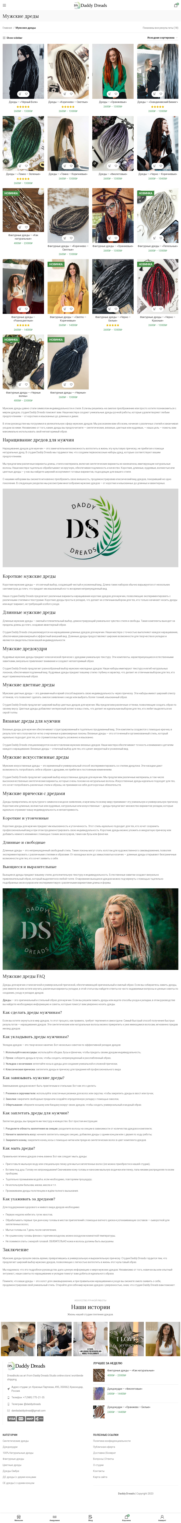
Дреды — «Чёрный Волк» (23, 102)
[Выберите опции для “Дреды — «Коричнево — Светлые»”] (65, 94)
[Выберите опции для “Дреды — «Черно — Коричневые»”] (154, 166)
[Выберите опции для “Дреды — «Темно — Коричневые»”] (65, 166)
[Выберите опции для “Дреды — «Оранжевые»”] (110, 94)
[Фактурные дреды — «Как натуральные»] (99, 1375)
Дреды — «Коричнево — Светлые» (68, 102)
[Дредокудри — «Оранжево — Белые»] (99, 1412)
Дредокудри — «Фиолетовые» (124, 1388)
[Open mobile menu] (4, 5)
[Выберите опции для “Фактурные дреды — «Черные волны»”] (20, 385)
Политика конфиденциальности (112, 1441)
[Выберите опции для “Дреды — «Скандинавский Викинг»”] (154, 94)
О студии (98, 1465)
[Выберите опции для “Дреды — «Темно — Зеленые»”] (20, 166)
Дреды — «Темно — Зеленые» (23, 174)
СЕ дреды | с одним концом (18, 1483)
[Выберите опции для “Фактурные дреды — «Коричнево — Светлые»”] (65, 238)
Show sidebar (14, 37)
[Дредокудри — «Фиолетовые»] (99, 1393)
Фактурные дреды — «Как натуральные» (130, 1370)
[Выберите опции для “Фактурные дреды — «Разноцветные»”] (20, 309)
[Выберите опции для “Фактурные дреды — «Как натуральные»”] (20, 227)
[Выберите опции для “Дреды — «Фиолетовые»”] (110, 166)
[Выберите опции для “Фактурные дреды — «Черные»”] (65, 385)
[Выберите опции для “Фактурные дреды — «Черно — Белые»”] (110, 309)
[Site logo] (90, 5)
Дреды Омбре (11, 1471)
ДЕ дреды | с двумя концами (19, 1477)
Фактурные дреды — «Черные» (68, 392)
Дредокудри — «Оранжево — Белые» (128, 1407)
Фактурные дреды (13, 1458)
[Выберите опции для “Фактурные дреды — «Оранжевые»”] (110, 238)
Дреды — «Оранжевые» (113, 102)
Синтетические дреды (16, 1441)
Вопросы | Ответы (103, 1458)
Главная (8, 27)
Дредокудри (10, 1446)
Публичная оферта (104, 1446)
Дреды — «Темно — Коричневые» (68, 174)
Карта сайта (100, 1477)
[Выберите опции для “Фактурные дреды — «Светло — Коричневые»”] (65, 309)
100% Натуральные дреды (18, 1452)
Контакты (98, 1471)
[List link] (47, 1389)
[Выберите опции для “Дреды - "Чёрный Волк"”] (20, 94)
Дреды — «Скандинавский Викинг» (157, 102)
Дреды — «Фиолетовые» (113, 174)
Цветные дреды (12, 1465)
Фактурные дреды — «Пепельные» (158, 246)
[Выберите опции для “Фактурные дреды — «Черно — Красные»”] (154, 309)
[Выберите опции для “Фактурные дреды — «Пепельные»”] (154, 238)
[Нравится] (26, 94)
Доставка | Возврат (104, 1452)
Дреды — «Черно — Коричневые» (157, 174)
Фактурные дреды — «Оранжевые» (112, 246)
